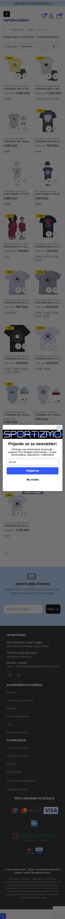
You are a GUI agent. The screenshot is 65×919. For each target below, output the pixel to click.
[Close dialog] (59, 428)
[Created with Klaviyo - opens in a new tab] (32, 492)
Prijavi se (32, 471)
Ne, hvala (32, 479)
